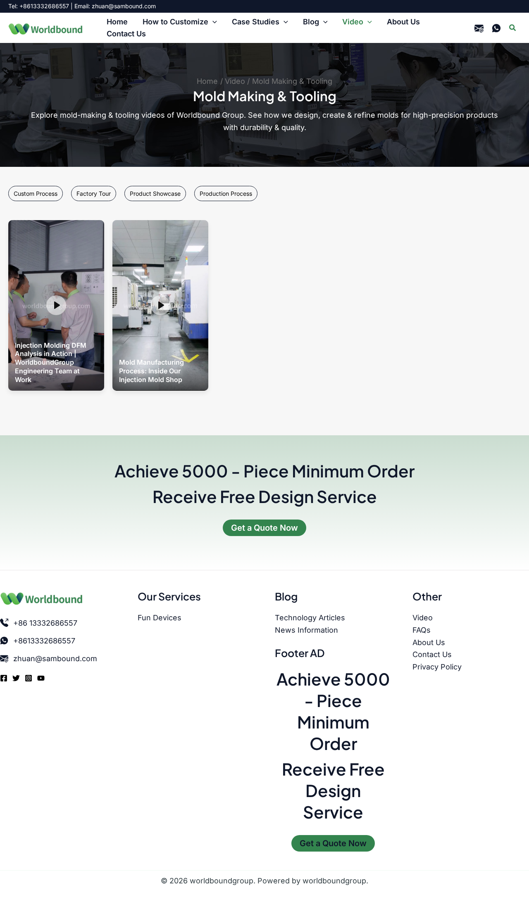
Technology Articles (310, 617)
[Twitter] (16, 678)
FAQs (421, 630)
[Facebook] (3, 678)
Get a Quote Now (264, 528)
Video (422, 617)
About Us (428, 642)
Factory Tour (93, 193)
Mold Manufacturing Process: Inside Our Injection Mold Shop (151, 371)
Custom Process (35, 193)
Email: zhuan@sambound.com (115, 5)
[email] (479, 28)
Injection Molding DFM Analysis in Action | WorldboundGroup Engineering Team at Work (50, 362)
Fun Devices (159, 617)
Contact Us (432, 654)
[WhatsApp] (496, 28)
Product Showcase (155, 193)
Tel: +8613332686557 (38, 5)
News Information (306, 630)
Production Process (226, 193)
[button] (212, 22)
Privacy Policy (437, 666)
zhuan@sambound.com (55, 658)
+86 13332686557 (45, 623)
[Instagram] (28, 678)
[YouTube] (41, 678)
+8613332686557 (44, 640)
